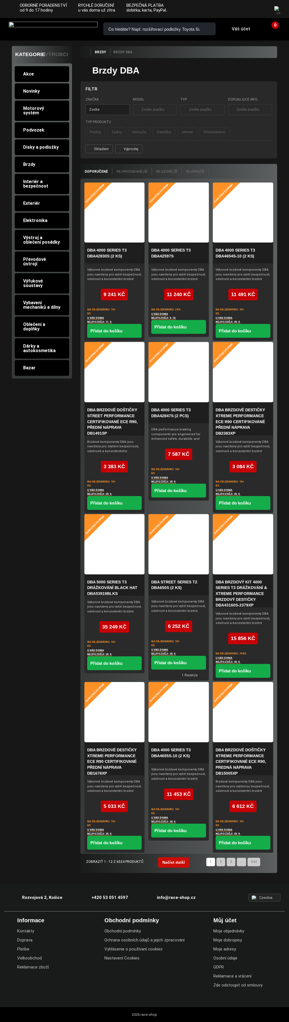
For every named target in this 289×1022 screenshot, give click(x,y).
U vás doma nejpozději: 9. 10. (163, 315)
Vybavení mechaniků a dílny (41, 305)
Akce (28, 74)
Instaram (249, 9)
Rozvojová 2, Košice (42, 897)
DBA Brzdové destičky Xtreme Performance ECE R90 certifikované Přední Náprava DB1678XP (112, 762)
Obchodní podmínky (122, 931)
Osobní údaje (225, 958)
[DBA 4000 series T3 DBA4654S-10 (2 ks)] (243, 213)
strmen (187, 132)
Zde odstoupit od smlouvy (237, 985)
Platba (23, 949)
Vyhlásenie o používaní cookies (133, 949)
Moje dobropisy (227, 940)
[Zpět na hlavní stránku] (85, 52)
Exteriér (31, 203)
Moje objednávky (228, 931)
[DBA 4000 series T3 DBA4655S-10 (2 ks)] (178, 712)
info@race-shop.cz (176, 897)
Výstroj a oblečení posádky (41, 240)
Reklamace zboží (33, 967)
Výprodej (131, 149)
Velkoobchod (29, 958)
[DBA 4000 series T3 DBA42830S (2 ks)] (114, 213)
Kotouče (139, 132)
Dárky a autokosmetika (39, 348)
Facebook (238, 9)
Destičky (164, 132)
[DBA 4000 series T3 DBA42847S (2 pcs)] (178, 372)
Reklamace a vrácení (232, 976)
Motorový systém (33, 110)
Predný (95, 132)
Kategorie (30, 54)
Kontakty (25, 931)
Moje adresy (224, 949)
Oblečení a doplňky (34, 327)
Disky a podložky (41, 147)
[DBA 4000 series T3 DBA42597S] (178, 213)
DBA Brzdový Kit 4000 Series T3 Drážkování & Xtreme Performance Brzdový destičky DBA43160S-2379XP (241, 594)
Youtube (261, 9)
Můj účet (225, 920)
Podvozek (33, 130)
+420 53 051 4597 (109, 897)
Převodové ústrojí (34, 261)
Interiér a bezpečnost (35, 184)
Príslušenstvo (214, 132)
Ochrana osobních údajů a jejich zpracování (144, 940)
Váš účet (241, 29)
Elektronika (35, 220)
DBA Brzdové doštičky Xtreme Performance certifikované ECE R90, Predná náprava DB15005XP (241, 762)
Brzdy (29, 164)
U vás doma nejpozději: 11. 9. (99, 319)
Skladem (101, 149)
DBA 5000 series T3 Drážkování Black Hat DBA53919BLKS (112, 588)
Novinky (31, 91)
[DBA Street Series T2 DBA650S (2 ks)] (178, 544)
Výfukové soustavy (33, 283)
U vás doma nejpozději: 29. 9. (228, 319)
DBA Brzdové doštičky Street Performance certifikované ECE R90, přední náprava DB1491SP (112, 422)
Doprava (24, 940)
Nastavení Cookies (121, 958)
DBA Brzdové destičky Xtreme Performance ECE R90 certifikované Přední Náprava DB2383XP (240, 422)
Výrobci (56, 54)
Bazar (29, 367)
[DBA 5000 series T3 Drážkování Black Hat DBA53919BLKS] (114, 544)
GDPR (218, 967)
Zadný (116, 132)
